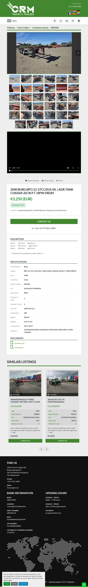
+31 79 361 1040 (74, 6)
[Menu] (9, 21)
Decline (14, 584)
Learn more (23, 584)
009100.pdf (19, 348)
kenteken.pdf (19, 343)
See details (14, 436)
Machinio (71, 582)
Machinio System (54, 582)
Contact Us (44, 221)
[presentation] (41, 449)
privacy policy (8, 580)
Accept (7, 584)
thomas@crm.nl (12, 488)
